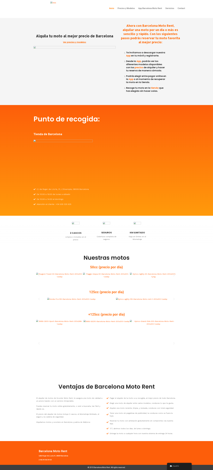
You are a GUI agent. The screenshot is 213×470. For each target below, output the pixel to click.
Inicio (111, 8)
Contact (181, 8)
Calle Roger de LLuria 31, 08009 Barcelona (53, 456)
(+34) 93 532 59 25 (45, 460)
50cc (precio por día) (106, 267)
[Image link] (75, 69)
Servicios (169, 8)
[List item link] (63, 189)
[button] (39, 275)
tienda (155, 87)
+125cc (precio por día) (106, 314)
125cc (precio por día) (106, 292)
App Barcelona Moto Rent (150, 8)
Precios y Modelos (126, 8)
